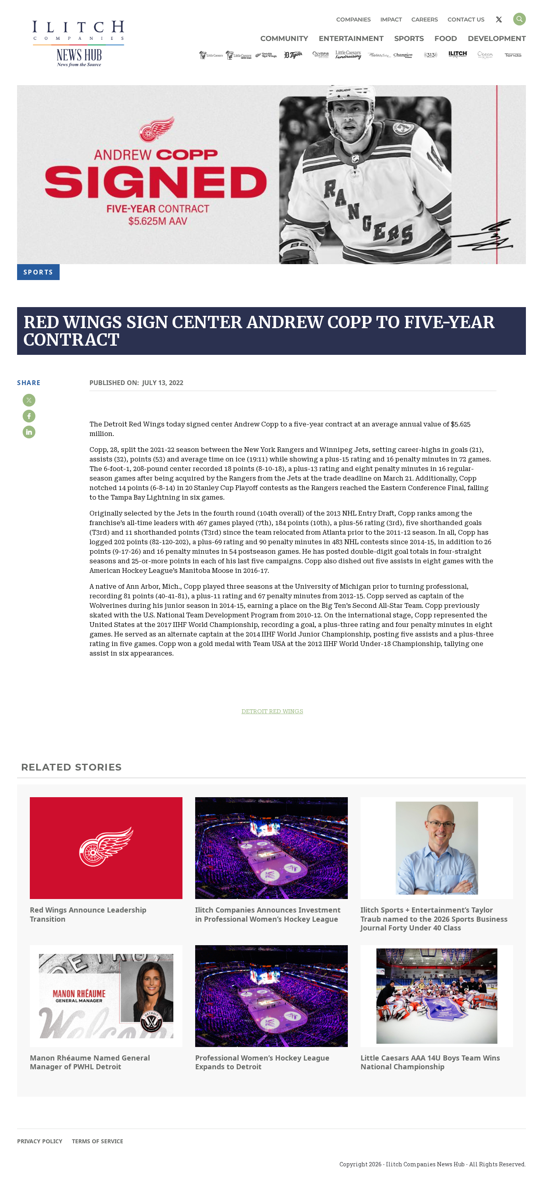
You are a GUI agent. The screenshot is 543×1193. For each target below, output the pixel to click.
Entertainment (351, 38)
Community (284, 38)
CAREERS (424, 19)
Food (445, 38)
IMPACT (391, 19)
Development (497, 38)
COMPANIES (353, 19)
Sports (409, 38)
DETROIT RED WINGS (272, 711)
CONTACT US (466, 19)
